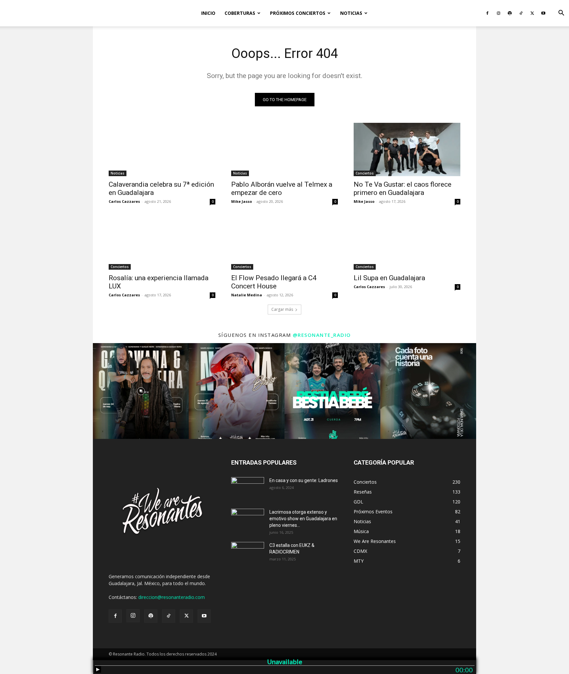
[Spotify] (510, 13)
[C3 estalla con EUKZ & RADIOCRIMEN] (247, 553)
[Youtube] (543, 13)
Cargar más (282, 309)
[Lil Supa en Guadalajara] (407, 243)
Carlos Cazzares (124, 201)
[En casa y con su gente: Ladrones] (247, 488)
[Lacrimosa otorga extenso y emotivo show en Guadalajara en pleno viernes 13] (247, 520)
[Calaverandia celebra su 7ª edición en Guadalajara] (162, 149)
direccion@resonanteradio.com (171, 597)
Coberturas (240, 13)
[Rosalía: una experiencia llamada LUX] (162, 243)
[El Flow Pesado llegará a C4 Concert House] (284, 243)
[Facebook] (487, 13)
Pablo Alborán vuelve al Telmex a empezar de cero (281, 188)
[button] (561, 14)
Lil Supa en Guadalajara (389, 278)
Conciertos (365, 173)
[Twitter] (532, 13)
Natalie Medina (246, 294)
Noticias (351, 13)
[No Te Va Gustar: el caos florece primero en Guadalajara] (407, 149)
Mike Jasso (241, 201)
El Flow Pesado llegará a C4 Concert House (273, 282)
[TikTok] (521, 13)
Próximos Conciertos (297, 13)
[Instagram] (498, 13)
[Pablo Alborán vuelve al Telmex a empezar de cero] (284, 149)
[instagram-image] (141, 391)
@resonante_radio (322, 335)
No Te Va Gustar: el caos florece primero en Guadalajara (402, 188)
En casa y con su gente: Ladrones (303, 480)
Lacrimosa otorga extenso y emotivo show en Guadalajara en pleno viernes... (303, 518)
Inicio (208, 13)
